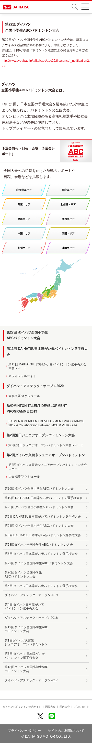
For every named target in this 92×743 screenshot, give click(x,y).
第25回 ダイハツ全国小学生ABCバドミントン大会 (39, 507)
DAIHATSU (20, 7)
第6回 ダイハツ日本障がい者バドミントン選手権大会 (41, 554)
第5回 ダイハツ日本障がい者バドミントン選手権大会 (41, 586)
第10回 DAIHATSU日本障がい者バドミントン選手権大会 (44, 498)
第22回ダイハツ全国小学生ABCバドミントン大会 (39, 563)
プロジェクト (81, 706)
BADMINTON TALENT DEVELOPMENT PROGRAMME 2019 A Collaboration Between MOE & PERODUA (46, 423)
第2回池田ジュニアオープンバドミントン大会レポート (46, 445)
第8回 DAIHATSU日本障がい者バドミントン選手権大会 (43, 535)
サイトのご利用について (66, 731)
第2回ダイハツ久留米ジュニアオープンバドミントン (46, 455)
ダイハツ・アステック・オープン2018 (31, 618)
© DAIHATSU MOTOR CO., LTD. (46, 736)
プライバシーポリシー (24, 731)
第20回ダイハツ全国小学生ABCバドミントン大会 (23, 574)
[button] (75, 7)
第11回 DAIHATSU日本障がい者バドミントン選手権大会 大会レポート (47, 366)
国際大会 (50, 706)
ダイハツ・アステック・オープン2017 (31, 680)
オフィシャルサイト (22, 376)
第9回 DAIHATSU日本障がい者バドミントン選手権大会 (43, 516)
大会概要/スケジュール (24, 396)
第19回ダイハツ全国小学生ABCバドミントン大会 (26, 629)
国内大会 (65, 706)
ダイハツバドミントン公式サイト (22, 706)
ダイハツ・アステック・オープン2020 (35, 386)
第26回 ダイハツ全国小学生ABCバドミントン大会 (39, 488)
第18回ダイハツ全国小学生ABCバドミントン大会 (26, 669)
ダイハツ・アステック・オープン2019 (31, 595)
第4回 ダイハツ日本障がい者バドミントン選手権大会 (24, 606)
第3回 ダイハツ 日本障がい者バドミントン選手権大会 (25, 656)
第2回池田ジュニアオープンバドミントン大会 (41, 435)
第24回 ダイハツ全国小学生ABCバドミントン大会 (39, 526)
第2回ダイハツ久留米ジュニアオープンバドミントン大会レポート (47, 467)
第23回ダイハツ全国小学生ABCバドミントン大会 (39, 544)
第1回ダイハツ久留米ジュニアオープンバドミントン (26, 642)
